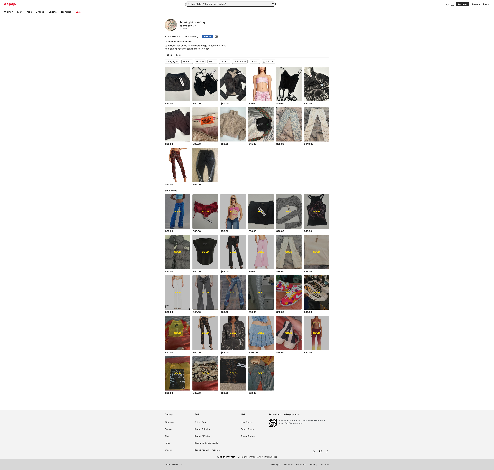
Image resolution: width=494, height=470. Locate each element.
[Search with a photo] (273, 4)
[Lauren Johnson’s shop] (171, 25)
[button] (188, 26)
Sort (256, 61)
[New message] (216, 36)
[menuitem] (8, 12)
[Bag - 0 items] (452, 4)
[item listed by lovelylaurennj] (177, 84)
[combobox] (230, 4)
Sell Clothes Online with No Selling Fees (257, 457)
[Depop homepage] (10, 4)
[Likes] (447, 4)
